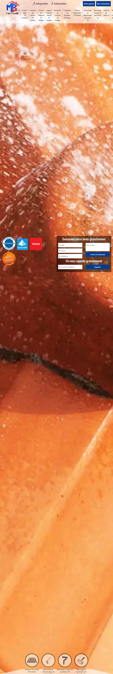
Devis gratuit (89, 3)
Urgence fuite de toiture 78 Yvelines (49, 15)
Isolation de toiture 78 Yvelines (33, 15)
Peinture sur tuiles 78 (106, 12)
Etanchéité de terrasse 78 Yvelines (57, 15)
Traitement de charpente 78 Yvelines (67, 14)
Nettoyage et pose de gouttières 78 (97, 14)
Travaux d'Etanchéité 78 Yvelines (77, 12)
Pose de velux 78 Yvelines (24, 14)
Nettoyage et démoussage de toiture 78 (88, 15)
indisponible (42, 3)
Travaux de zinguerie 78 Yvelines (41, 15)
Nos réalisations (103, 3)
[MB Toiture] (13, 7)
